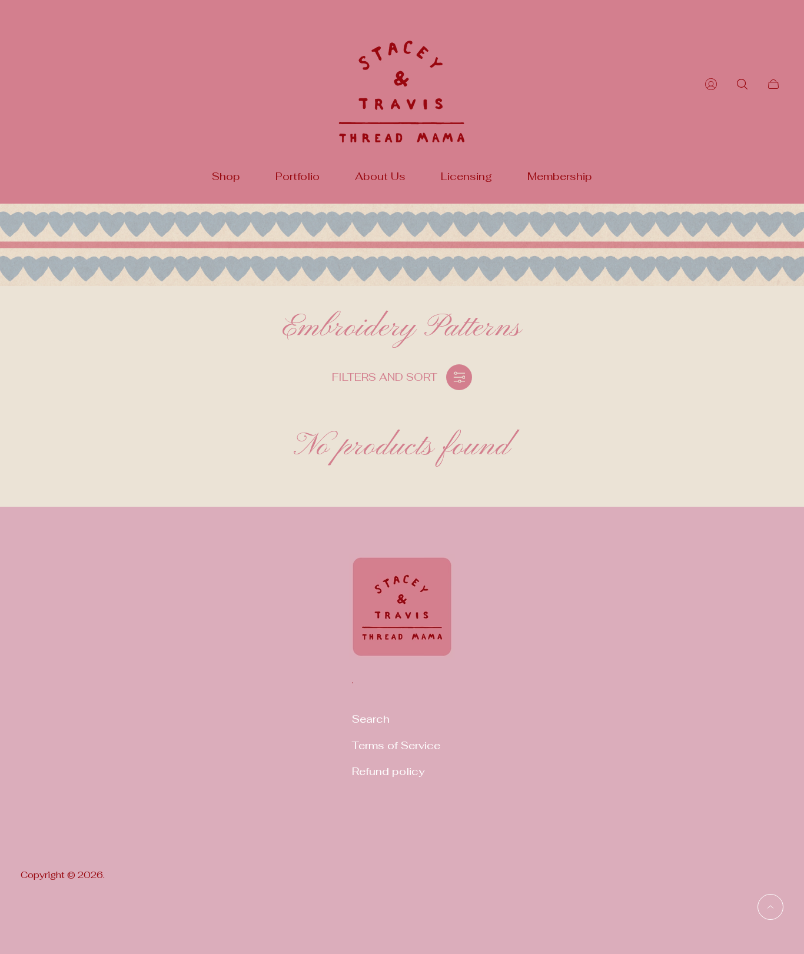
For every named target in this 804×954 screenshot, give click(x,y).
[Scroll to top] (770, 907)
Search (371, 719)
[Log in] (711, 84)
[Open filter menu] (459, 377)
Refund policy (388, 771)
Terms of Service (396, 745)
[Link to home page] (402, 614)
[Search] (742, 84)
